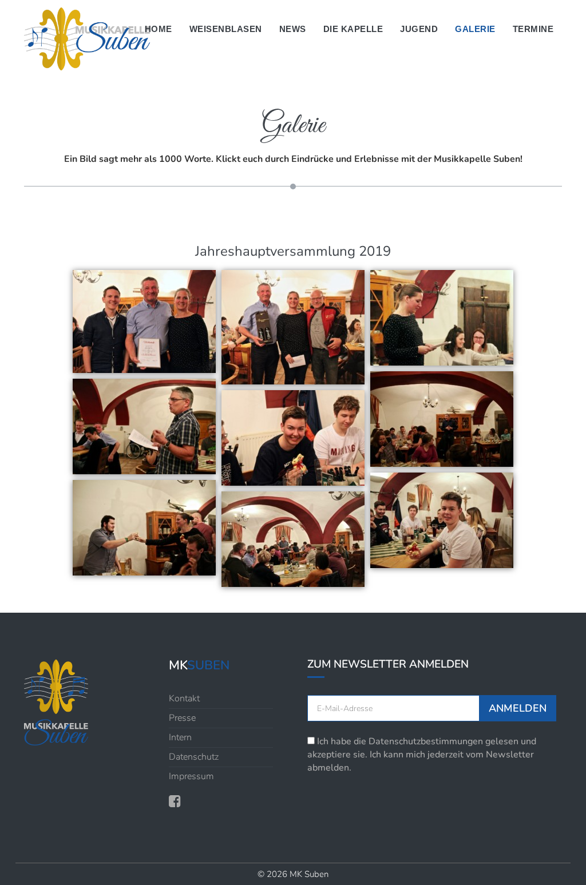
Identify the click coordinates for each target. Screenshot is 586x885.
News (292, 29)
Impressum (191, 776)
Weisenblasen (225, 29)
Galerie (475, 29)
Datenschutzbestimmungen (426, 741)
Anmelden (518, 708)
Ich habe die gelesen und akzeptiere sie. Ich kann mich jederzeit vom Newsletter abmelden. (421, 754)
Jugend (419, 29)
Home (158, 29)
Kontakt (184, 698)
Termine (533, 29)
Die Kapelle (353, 29)
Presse (182, 718)
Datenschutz (194, 757)
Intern (180, 737)
